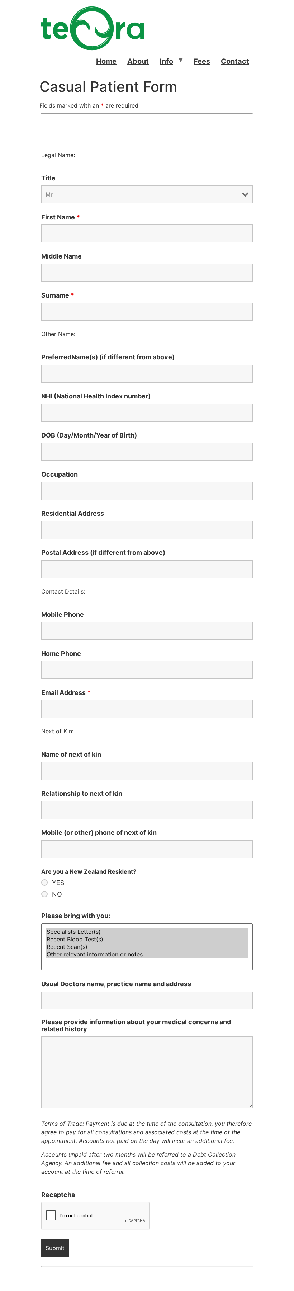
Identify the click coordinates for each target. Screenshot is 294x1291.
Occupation (59, 474)
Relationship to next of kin (81, 793)
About (138, 61)
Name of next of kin (71, 754)
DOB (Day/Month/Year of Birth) (89, 435)
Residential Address (72, 513)
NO (57, 894)
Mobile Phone (62, 614)
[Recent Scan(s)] (147, 947)
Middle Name (61, 256)
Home (106, 61)
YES (58, 882)
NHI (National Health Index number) (96, 396)
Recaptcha (58, 1194)
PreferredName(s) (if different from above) (108, 357)
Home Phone (61, 653)
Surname (57, 295)
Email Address (66, 692)
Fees (202, 61)
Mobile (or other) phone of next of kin (99, 832)
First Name (60, 217)
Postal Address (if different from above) (103, 552)
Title (48, 178)
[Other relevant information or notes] (147, 954)
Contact (235, 61)
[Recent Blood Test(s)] (147, 939)
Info (166, 61)
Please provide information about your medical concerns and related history (136, 1025)
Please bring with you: (75, 915)
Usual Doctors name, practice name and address (116, 984)
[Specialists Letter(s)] (147, 932)
